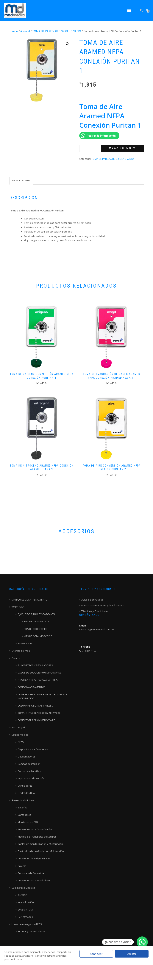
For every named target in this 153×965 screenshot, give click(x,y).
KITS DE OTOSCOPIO (35, 629)
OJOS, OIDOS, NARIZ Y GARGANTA (36, 614)
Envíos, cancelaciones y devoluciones (102, 605)
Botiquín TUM (25, 909)
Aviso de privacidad (92, 599)
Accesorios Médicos (23, 800)
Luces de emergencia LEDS (27, 924)
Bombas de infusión (29, 764)
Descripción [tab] (21, 180)
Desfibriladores (26, 756)
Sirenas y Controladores (31, 931)
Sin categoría (19, 727)
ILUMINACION (25, 643)
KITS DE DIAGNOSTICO (36, 621)
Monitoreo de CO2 (28, 822)
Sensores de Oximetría (31, 873)
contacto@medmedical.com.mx (96, 629)
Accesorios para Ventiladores (34, 880)
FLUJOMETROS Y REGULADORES (35, 665)
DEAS (21, 742)
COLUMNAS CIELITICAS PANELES (35, 705)
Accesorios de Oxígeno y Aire (34, 858)
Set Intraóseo (25, 917)
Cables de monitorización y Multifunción (40, 844)
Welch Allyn (18, 607)
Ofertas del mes (21, 650)
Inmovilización (26, 902)
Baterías (22, 807)
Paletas (22, 866)
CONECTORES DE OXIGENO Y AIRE (36, 720)
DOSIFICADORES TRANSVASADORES (38, 680)
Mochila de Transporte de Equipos (37, 836)
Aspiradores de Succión (31, 778)
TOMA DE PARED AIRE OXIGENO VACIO (56, 31)
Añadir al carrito (124, 148)
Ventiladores (25, 785)
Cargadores (24, 814)
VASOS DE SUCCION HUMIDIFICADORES (39, 672)
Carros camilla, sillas (29, 771)
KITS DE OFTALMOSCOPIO (38, 636)
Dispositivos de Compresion (33, 749)
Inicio (15, 31)
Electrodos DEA (26, 793)
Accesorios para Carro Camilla (35, 829)
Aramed (25, 31)
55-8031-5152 (88, 651)
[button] (67, 44)
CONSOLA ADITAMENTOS (32, 687)
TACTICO (22, 895)
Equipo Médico (20, 734)
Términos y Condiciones (94, 611)
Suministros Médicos (23, 887)
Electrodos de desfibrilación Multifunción (41, 851)
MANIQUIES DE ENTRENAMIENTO (29, 599)
